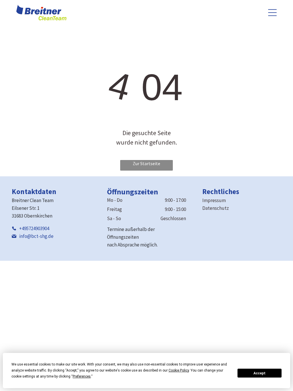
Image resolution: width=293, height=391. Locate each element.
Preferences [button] (82, 376)
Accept (260, 373)
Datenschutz (215, 208)
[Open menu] (272, 12)
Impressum (214, 200)
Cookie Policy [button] (179, 370)
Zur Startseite (146, 163)
